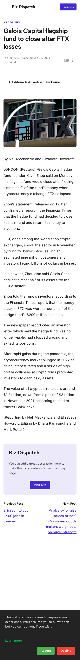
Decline (66, 650)
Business (68, 7)
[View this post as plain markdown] (66, 60)
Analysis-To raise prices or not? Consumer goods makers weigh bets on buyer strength (61, 521)
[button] (6, 7)
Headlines (12, 22)
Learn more (13, 640)
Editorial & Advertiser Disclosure (36, 82)
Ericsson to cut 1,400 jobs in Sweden (15, 515)
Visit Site (40, 485)
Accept (46, 650)
